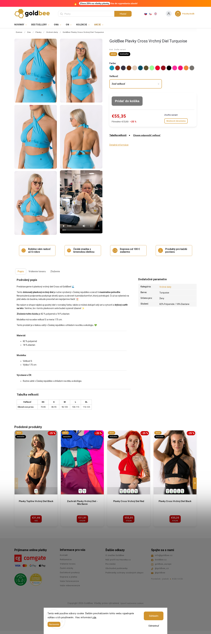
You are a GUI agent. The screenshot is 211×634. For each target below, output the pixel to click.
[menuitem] (21, 24)
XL (136, 490)
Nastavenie (54, 624)
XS (36, 490)
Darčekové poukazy (70, 572)
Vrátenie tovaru (68, 564)
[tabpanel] (36, 478)
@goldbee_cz (162, 568)
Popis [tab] (21, 271)
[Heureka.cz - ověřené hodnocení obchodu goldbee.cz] (34, 578)
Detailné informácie (119, 145)
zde (94, 617)
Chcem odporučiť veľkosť (146, 135)
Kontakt (64, 555)
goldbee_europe (163, 564)
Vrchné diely (165, 287)
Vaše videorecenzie (70, 585)
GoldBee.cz (161, 559)
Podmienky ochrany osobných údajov (124, 572)
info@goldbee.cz (164, 555)
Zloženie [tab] (55, 271)
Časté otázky (66, 568)
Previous (16, 483)
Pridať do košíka (127, 101)
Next (195, 483)
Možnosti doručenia (176, 121)
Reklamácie (66, 559)
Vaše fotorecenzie (69, 581)
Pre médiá (111, 564)
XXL (80, 490)
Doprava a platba (68, 577)
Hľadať (123, 14)
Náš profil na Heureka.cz (118, 559)
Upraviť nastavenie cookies (131, 603)
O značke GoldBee (115, 555)
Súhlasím (153, 616)
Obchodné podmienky (117, 568)
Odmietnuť (153, 625)
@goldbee (160, 572)
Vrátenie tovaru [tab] (37, 271)
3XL (84, 490)
